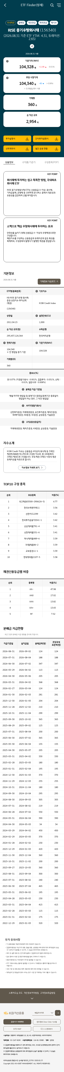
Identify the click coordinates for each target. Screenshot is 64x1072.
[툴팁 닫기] (36, 291)
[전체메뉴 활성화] (58, 5)
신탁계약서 (10, 148)
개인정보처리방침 (31, 993)
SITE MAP (17, 1029)
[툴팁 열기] (7, 61)
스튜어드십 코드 (16, 993)
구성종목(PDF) (51, 162)
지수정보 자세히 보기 (31, 467)
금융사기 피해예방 (17, 1022)
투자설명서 (10, 138)
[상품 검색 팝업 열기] (52, 5)
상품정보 (9, 162)
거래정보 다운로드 (48, 281)
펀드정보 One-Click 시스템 (47, 1022)
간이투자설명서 (41, 138)
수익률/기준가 (28, 162)
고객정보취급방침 (47, 993)
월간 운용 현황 (41, 148)
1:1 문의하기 (48, 1029)
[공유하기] (32, 46)
